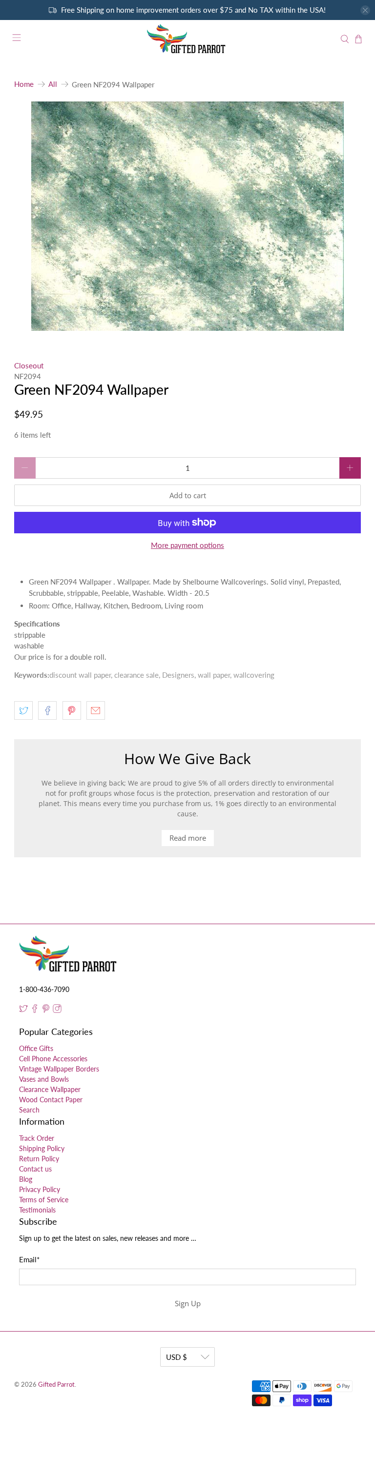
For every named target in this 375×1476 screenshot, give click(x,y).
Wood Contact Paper (51, 1099)
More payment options (187, 545)
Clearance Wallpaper (50, 1089)
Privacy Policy (39, 1189)
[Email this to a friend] (95, 710)
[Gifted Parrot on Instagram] (57, 1010)
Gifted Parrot (56, 1384)
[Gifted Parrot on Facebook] (34, 1010)
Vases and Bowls (44, 1079)
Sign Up (188, 1303)
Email (29, 1259)
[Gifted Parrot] (187, 38)
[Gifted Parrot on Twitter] (23, 1010)
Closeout (28, 365)
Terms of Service (43, 1199)
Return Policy (39, 1158)
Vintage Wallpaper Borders (59, 1069)
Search (29, 1110)
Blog (25, 1179)
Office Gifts (36, 1048)
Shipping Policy (41, 1148)
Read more (187, 838)
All (52, 84)
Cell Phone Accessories (53, 1058)
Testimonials (37, 1210)
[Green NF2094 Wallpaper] (187, 216)
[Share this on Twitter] (23, 710)
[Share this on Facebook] (47, 710)
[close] (365, 10)
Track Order (36, 1138)
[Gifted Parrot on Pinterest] (46, 1010)
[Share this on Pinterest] (71, 710)
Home (24, 84)
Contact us (35, 1169)
